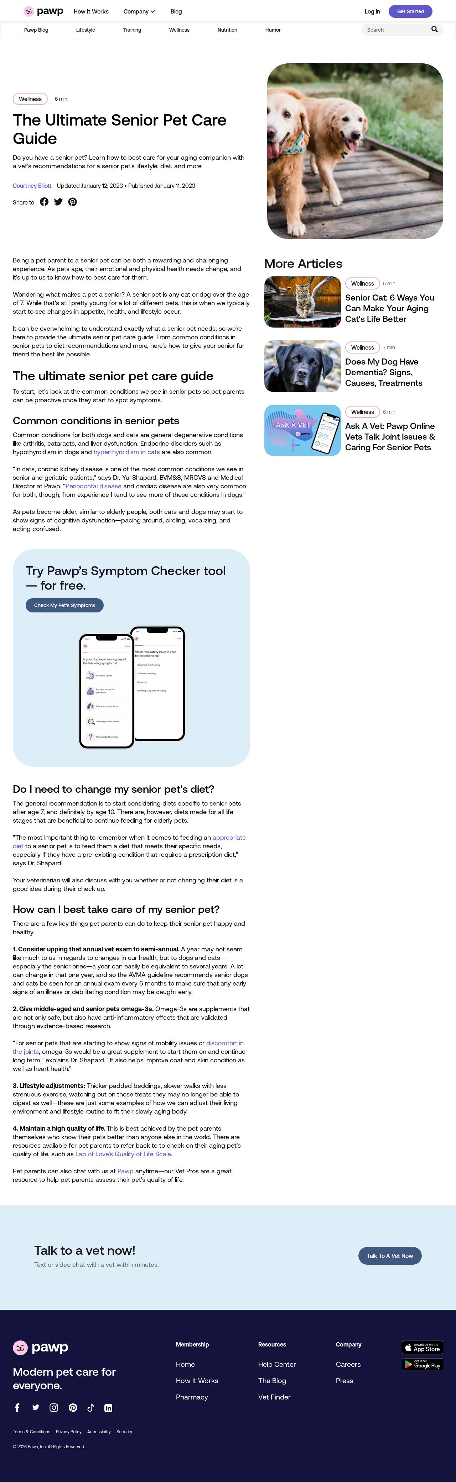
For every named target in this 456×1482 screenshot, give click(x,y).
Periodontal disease (93, 486)
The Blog (272, 1380)
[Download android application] (422, 1365)
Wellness (179, 30)
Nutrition (227, 30)
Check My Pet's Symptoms (64, 605)
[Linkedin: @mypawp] (108, 1409)
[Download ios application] (422, 1348)
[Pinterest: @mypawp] (73, 1408)
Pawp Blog (36, 30)
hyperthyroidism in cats (127, 452)
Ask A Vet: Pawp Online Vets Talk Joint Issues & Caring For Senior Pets (390, 436)
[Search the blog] (434, 30)
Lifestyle (85, 30)
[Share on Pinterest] (73, 202)
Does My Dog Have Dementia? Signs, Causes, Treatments (384, 372)
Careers (348, 1364)
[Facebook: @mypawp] (17, 1408)
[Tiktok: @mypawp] (91, 1408)
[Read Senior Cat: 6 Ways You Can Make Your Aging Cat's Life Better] (302, 302)
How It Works (91, 11)
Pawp (126, 1171)
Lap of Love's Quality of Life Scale (123, 1154)
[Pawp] (43, 11)
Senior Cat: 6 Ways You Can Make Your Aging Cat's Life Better (390, 308)
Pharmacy (192, 1397)
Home (185, 1364)
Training (132, 30)
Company (136, 11)
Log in (372, 11)
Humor (273, 30)
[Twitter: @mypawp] (35, 1408)
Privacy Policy (69, 1431)
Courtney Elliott (32, 185)
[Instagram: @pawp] (54, 1408)
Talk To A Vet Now (390, 1256)
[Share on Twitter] (58, 202)
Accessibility (99, 1431)
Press (344, 1380)
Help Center (277, 1364)
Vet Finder (274, 1397)
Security (124, 1431)
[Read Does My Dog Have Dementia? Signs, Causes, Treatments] (302, 366)
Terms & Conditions (31, 1431)
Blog (176, 11)
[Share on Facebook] (44, 202)
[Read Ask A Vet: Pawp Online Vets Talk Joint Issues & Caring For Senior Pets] (302, 430)
